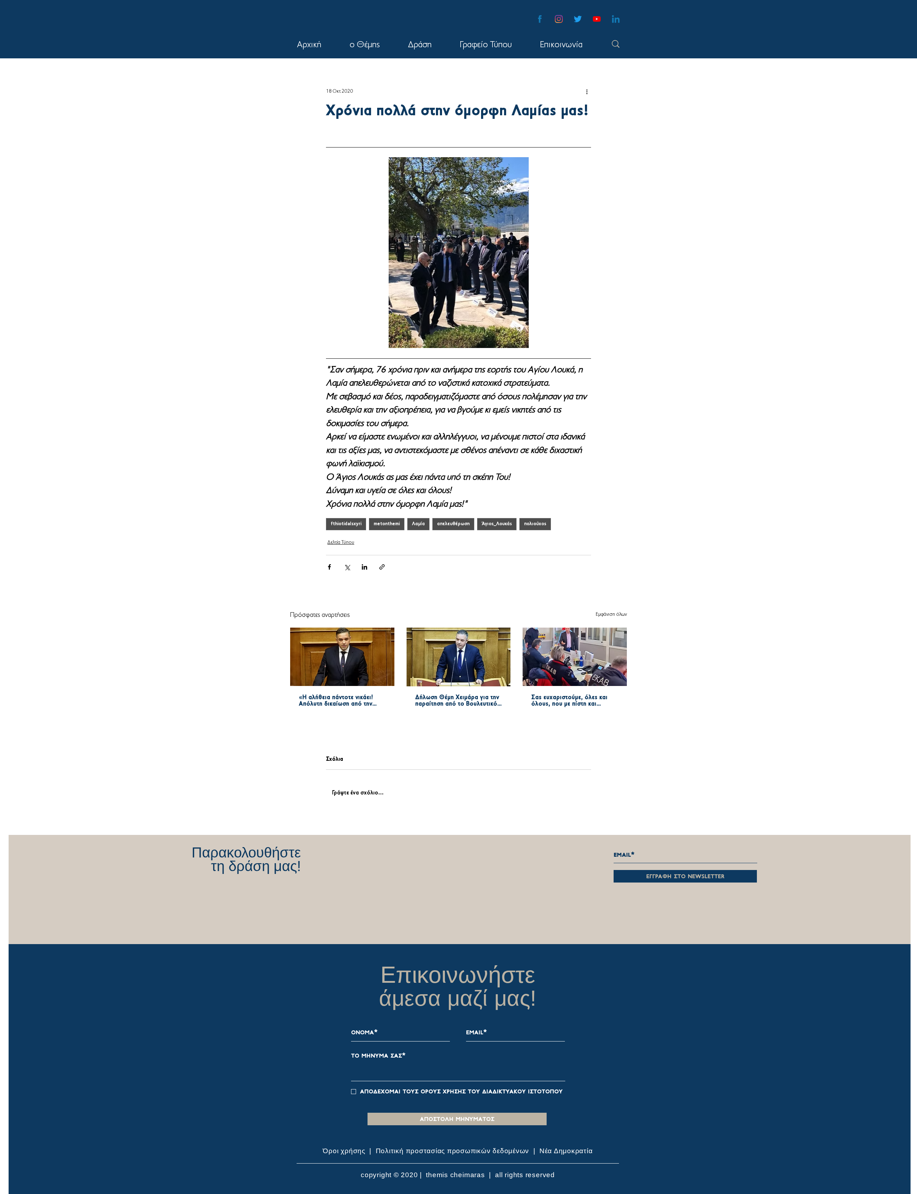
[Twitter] (578, 19)
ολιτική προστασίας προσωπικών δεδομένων (455, 1151)
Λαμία (418, 524)
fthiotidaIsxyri (346, 524)
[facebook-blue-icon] (540, 19)
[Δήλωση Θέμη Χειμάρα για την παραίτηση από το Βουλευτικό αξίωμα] (459, 657)
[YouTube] (597, 19)
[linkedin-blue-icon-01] (616, 19)
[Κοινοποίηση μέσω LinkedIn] (364, 567)
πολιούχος (535, 524)
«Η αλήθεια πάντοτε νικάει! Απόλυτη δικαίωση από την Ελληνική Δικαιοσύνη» (336, 701)
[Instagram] (559, 19)
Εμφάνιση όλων (611, 614)
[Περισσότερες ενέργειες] (586, 91)
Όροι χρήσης (345, 1151)
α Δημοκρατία (570, 1151)
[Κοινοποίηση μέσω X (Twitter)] (347, 567)
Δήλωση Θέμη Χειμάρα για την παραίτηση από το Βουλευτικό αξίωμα (457, 701)
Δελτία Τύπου (340, 542)
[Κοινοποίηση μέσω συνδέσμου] (382, 567)
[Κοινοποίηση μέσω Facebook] (329, 567)
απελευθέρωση (453, 524)
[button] (420, 45)
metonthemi (387, 524)
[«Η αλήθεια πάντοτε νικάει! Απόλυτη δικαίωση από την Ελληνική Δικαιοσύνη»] (342, 657)
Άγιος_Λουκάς (497, 524)
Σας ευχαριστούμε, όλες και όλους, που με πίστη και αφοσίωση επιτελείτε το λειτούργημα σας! (569, 701)
